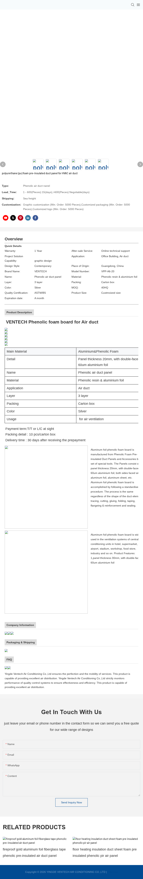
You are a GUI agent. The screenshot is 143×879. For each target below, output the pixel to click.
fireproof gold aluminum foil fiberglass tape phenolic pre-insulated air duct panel (34, 853)
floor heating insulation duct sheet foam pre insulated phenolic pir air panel (105, 853)
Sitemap (113, 871)
